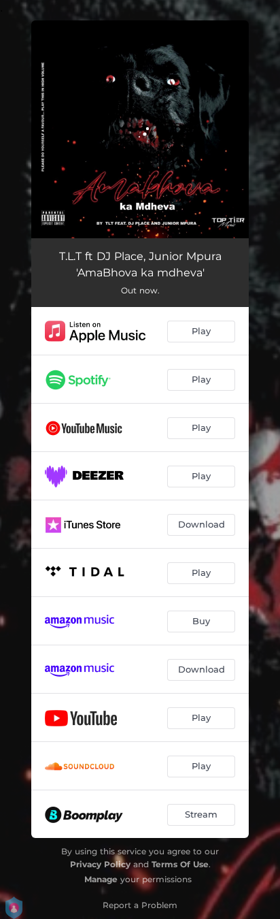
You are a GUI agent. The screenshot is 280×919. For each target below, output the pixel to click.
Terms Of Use (180, 864)
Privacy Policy (100, 864)
